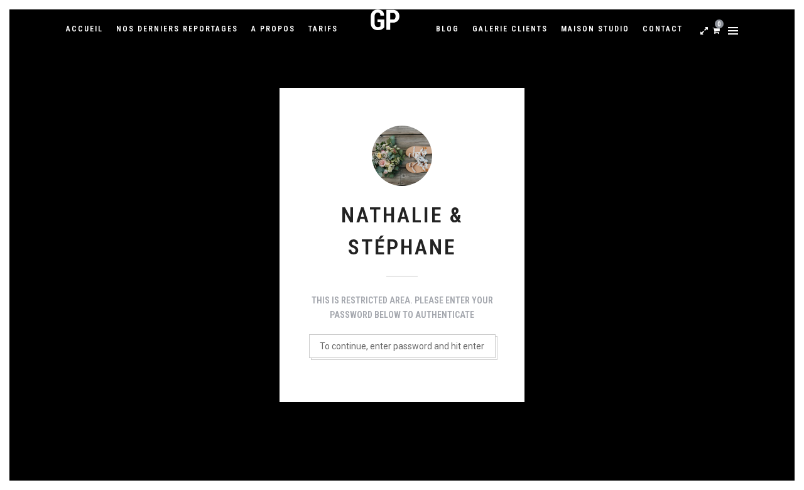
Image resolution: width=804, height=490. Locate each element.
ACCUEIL (84, 28)
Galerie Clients (510, 28)
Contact (663, 28)
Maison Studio (595, 28)
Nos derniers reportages (177, 28)
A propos (273, 28)
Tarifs (323, 28)
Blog (447, 28)
